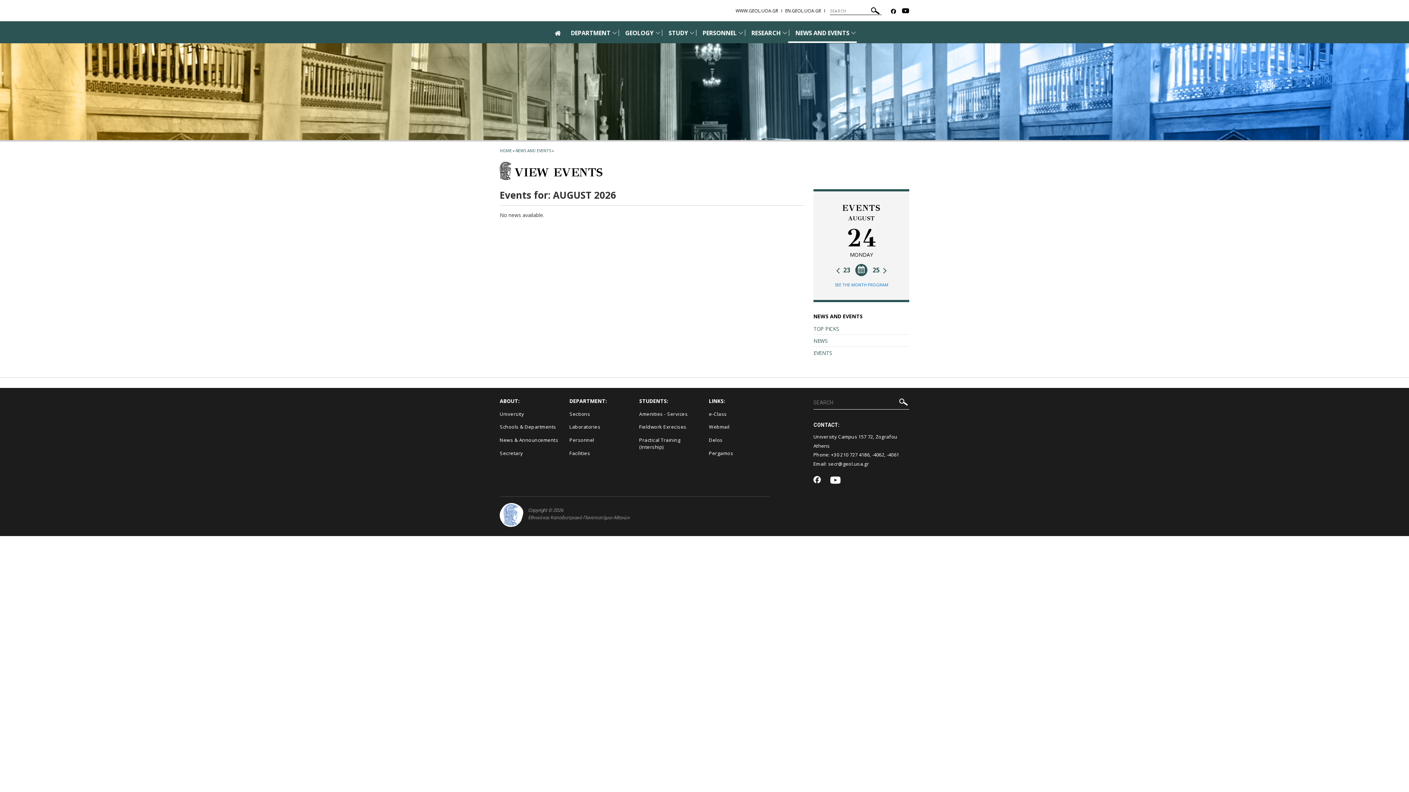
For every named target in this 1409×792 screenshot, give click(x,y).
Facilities (579, 453)
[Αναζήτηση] (875, 12)
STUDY (678, 33)
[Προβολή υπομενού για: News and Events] (853, 32)
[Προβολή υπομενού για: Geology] (658, 32)
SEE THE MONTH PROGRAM (861, 284)
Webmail (719, 426)
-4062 (878, 454)
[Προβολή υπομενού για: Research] (785, 32)
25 (877, 270)
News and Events (533, 150)
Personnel (581, 440)
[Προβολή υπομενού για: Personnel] (741, 32)
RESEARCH (765, 33)
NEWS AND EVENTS (822, 33)
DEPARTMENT (591, 33)
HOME (506, 150)
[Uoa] (511, 515)
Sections (579, 414)
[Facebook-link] (893, 11)
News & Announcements (529, 440)
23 (846, 270)
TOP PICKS (826, 328)
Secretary (511, 453)
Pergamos (721, 453)
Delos (716, 440)
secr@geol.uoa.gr (848, 464)
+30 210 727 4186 (850, 454)
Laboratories (584, 426)
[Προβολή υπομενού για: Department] (615, 32)
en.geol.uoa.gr (803, 11)
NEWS (820, 340)
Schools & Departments (528, 426)
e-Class (718, 414)
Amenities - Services (663, 414)
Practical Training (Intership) (659, 443)
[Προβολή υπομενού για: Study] (692, 32)
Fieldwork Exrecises (663, 426)
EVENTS (822, 352)
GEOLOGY (639, 33)
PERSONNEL (720, 33)
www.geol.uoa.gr (757, 11)
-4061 (893, 454)
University (512, 414)
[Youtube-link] (905, 11)
